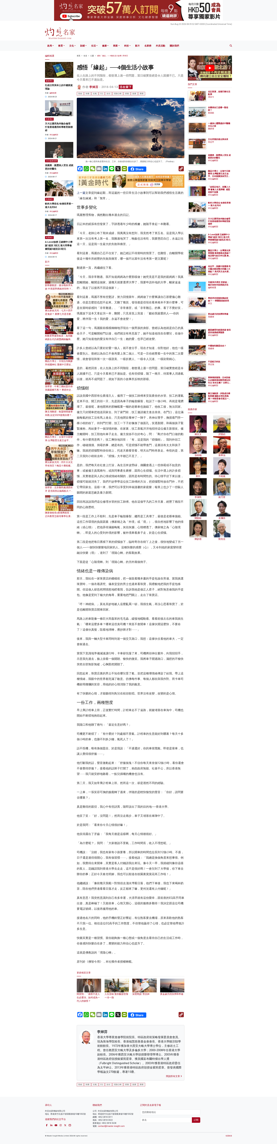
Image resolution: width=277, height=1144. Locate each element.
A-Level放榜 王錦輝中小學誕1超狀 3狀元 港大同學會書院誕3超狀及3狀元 (59, 245)
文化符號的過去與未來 (218, 139)
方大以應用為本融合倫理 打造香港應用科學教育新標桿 (59, 127)
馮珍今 (211, 97)
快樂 (87, 94)
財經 (82, 45)
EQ (101, 94)
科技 (126, 45)
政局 (49, 45)
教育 (60, 45)
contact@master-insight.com (111, 1126)
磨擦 (142, 94)
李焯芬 (93, 87)
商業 (115, 45)
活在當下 (126, 87)
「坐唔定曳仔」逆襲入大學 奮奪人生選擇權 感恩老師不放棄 (219, 189)
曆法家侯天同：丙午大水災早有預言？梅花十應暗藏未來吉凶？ (59, 465)
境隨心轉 (117, 94)
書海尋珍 (49, 81)
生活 (93, 45)
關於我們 (174, 45)
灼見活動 (160, 45)
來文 (210, 303)
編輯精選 (52, 93)
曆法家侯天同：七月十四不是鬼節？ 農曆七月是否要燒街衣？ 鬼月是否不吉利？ (59, 314)
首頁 (78, 56)
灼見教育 (49, 199)
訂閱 (196, 1120)
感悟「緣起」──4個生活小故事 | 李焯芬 (112, 56)
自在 (108, 94)
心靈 (92, 56)
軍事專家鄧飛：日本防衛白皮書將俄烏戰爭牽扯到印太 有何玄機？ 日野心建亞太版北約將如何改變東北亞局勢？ (219, 382)
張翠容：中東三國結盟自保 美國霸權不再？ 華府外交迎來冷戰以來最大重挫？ (59, 390)
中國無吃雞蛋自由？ (217, 346)
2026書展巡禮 (51, 161)
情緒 (80, 94)
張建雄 (211, 317)
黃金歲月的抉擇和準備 (218, 314)
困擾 (134, 94)
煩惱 (127, 94)
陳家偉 (211, 129)
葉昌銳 (211, 113)
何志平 (211, 142)
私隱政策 (229, 1136)
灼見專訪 (49, 119)
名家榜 (147, 45)
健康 (104, 45)
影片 (137, 45)
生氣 (95, 94)
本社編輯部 (53, 135)
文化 (71, 45)
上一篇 (81, 193)
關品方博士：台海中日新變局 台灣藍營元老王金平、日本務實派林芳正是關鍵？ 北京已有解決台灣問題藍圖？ (219, 176)
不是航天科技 (214, 361)
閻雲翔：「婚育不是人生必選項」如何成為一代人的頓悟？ (88, 997)
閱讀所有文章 (173, 1076)
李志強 (211, 364)
